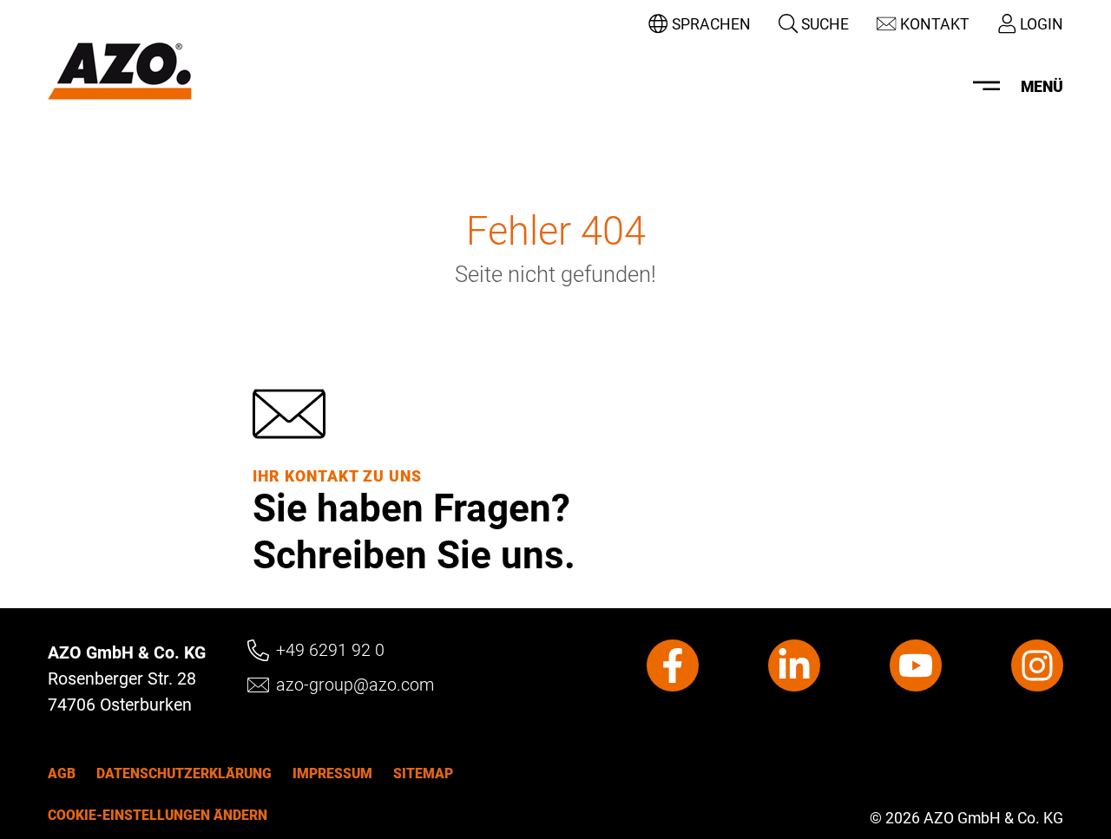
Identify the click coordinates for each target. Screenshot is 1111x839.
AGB (62, 773)
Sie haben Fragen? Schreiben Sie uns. (414, 530)
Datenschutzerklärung (184, 773)
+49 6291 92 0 (330, 650)
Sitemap (423, 773)
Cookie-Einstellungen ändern (157, 814)
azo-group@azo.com (355, 685)
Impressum (332, 773)
